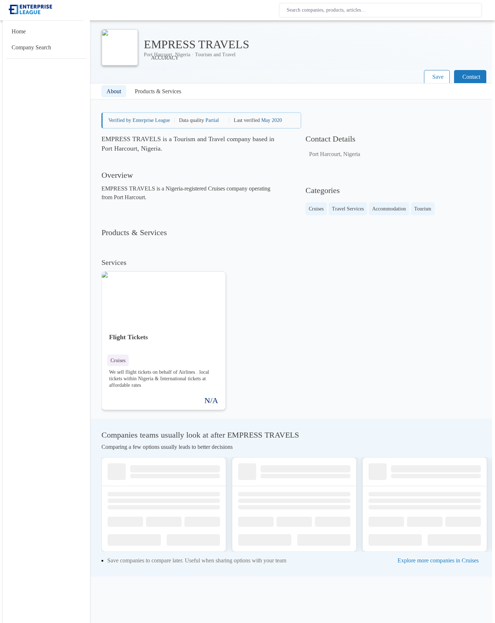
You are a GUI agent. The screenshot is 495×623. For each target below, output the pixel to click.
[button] (118, 360)
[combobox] (382, 10)
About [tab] (114, 91)
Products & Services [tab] (158, 91)
